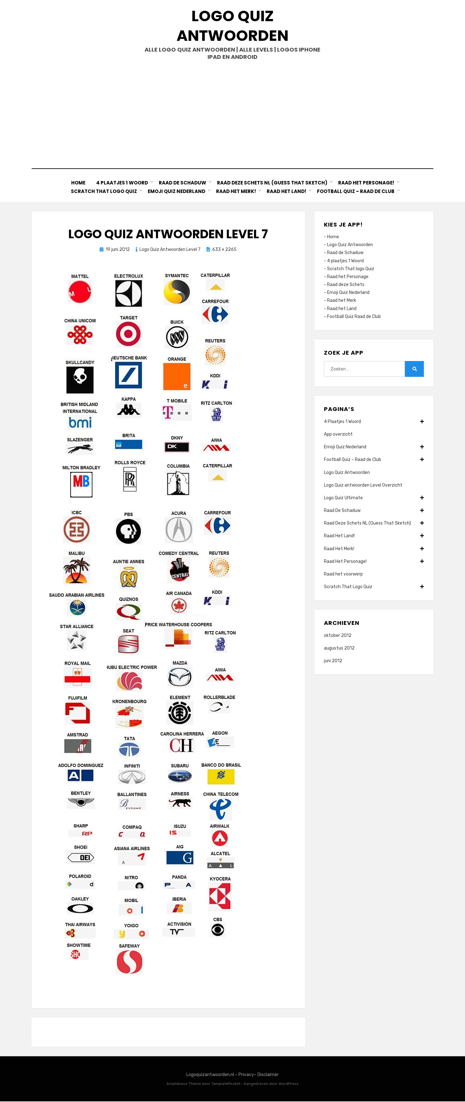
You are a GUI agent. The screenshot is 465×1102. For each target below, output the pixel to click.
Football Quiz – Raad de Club (355, 191)
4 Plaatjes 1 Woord (122, 182)
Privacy (246, 1074)
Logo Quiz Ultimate (343, 498)
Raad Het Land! (286, 191)
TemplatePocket (225, 1083)
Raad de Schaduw (345, 252)
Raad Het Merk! (236, 191)
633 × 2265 (224, 249)
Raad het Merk (341, 300)
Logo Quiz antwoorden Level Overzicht (363, 485)
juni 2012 (333, 660)
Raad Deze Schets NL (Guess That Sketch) (272, 182)
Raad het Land (341, 308)
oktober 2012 (337, 635)
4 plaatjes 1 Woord (345, 261)
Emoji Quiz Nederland (176, 191)
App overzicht (338, 434)
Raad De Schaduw (182, 182)
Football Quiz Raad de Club (354, 316)
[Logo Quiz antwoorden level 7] (146, 625)
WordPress (289, 1083)
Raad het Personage (348, 276)
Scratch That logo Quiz (350, 268)
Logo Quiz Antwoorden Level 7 (170, 249)
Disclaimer (268, 1074)
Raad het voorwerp (343, 574)
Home (78, 182)
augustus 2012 (339, 648)
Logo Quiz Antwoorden (232, 25)
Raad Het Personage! (366, 182)
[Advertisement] (232, 114)
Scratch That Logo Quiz (104, 191)
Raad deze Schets (345, 284)
